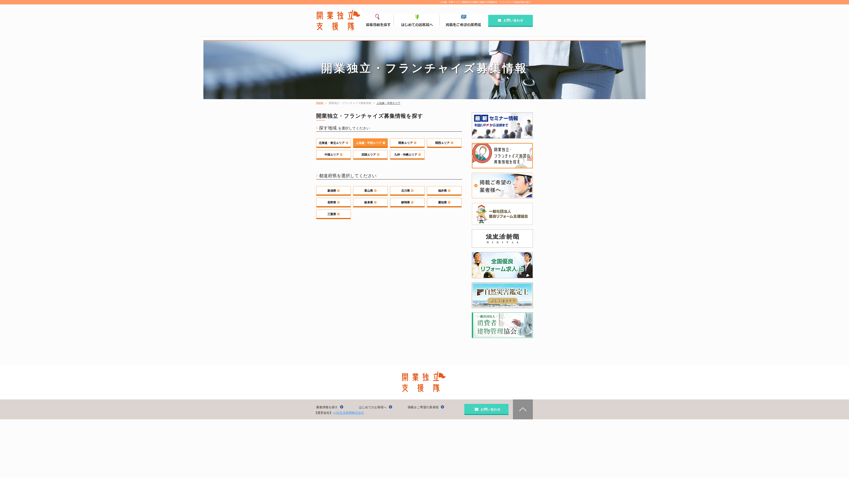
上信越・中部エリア (388, 103)
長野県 (331, 202)
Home (319, 102)
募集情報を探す (327, 407)
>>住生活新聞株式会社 (348, 412)
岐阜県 (368, 202)
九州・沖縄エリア (405, 154)
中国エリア (332, 154)
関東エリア (405, 143)
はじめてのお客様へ (373, 407)
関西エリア (442, 143)
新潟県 (331, 190)
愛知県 (442, 202)
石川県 (405, 190)
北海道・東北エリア (332, 143)
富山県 (368, 190)
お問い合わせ (513, 20)
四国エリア (368, 154)
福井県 (442, 190)
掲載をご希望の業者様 (423, 407)
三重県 (331, 214)
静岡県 (405, 202)
